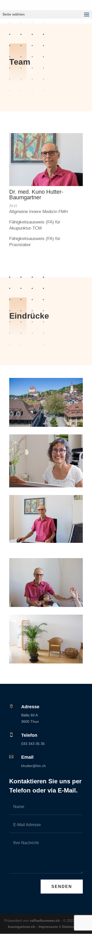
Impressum (48, 927)
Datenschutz (73, 927)
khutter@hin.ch (33, 766)
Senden (61, 886)
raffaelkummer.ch (45, 920)
